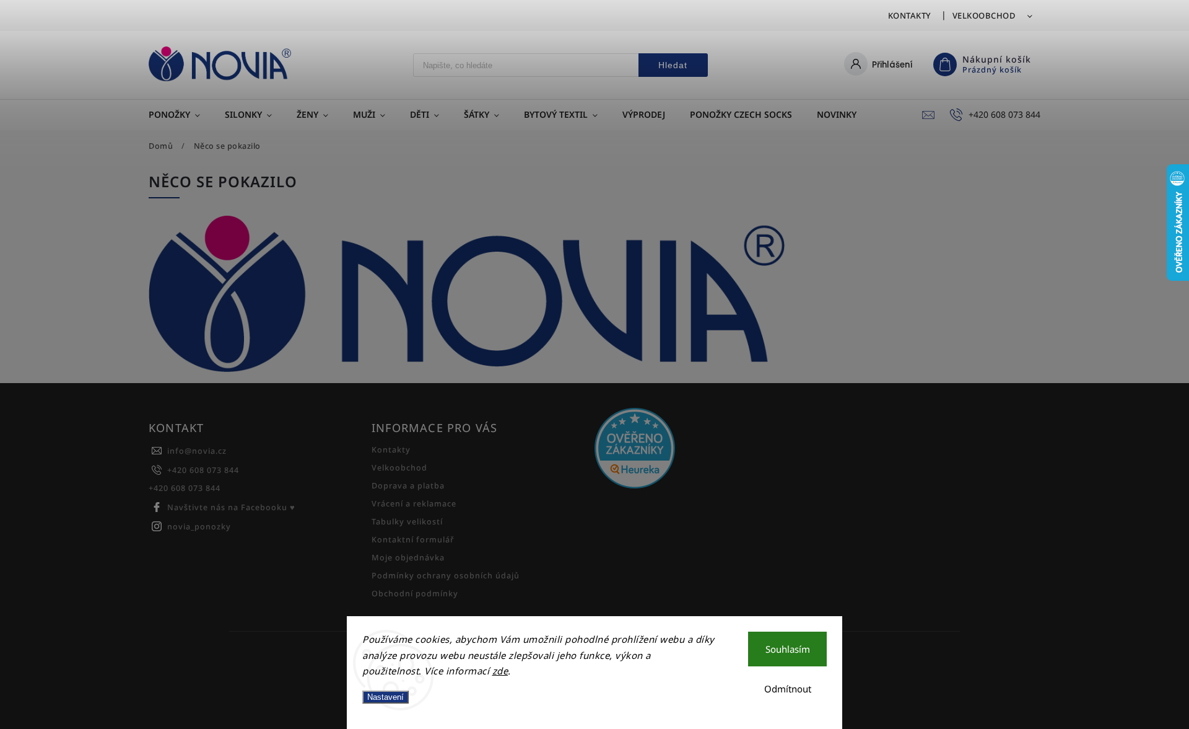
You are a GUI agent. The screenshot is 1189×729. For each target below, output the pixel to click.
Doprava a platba (408, 485)
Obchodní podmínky (415, 593)
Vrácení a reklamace (414, 503)
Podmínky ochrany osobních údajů (446, 575)
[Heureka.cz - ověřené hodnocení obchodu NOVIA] (701, 449)
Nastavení (385, 697)
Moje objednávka (408, 557)
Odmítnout (787, 689)
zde (500, 671)
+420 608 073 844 (203, 470)
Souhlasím (787, 649)
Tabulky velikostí (407, 521)
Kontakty (909, 15)
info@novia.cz (197, 451)
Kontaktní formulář (413, 539)
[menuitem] (180, 114)
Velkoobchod (984, 15)
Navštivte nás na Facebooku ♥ (231, 507)
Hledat (672, 65)
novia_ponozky (199, 526)
